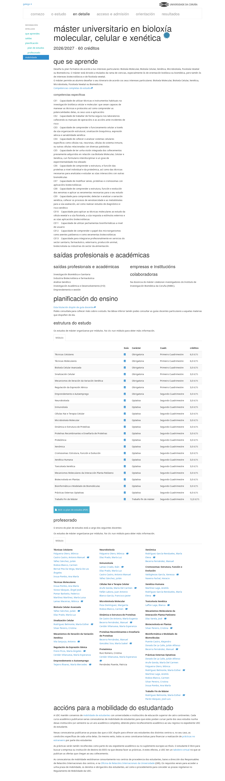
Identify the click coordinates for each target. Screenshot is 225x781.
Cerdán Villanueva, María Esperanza (72, 654)
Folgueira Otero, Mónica (66, 553)
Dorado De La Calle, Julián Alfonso (162, 645)
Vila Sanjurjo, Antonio (65, 641)
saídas (28, 38)
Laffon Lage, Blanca (156, 605)
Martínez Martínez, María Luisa (70, 597)
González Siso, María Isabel (114, 643)
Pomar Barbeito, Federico (66, 593)
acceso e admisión (113, 13)
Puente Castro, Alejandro (158, 641)
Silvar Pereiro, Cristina (65, 628)
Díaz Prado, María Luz (65, 614)
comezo (37, 13)
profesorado (34, 52)
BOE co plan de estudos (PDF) (72, 509)
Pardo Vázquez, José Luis (158, 698)
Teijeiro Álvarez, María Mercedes (71, 664)
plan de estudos (36, 47)
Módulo (59, 337)
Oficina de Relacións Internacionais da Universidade (128, 763)
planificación (31, 43)
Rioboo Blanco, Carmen (65, 565)
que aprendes (32, 33)
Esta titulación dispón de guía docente (74, 307)
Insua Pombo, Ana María (66, 576)
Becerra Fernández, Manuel (114, 622)
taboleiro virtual (181, 749)
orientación (145, 13)
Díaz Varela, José (154, 618)
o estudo (58, 13)
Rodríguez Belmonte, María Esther (72, 624)
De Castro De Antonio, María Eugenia (118, 618)
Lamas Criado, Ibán (110, 566)
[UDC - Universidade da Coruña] (178, 6)
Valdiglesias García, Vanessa (160, 574)
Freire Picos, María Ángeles (68, 651)
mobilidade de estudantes (96, 715)
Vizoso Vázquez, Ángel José (67, 589)
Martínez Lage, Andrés (157, 587)
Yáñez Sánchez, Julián (65, 561)
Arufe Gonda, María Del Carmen (116, 587)
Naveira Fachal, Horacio (157, 578)
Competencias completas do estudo (72, 88)
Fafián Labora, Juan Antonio (113, 591)
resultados (171, 13)
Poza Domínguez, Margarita (113, 605)
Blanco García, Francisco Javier (115, 595)
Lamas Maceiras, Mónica (67, 601)
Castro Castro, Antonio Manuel (70, 557)
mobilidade (31, 57)
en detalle (81, 13)
